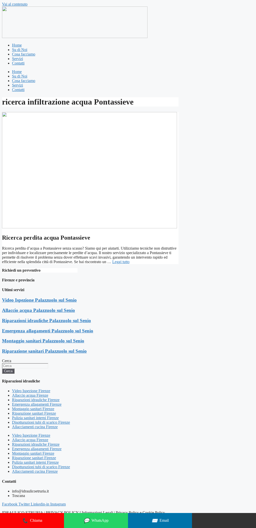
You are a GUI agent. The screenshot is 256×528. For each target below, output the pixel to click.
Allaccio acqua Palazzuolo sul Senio (38, 310)
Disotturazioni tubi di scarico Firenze (41, 422)
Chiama (32, 520)
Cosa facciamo (23, 54)
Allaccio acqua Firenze (30, 395)
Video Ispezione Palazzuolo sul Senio (39, 300)
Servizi (17, 59)
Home (17, 45)
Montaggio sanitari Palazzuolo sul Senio (43, 340)
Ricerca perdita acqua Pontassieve (46, 237)
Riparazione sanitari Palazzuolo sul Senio (44, 351)
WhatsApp (96, 520)
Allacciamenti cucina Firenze (35, 427)
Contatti (18, 63)
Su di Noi (19, 50)
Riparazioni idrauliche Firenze (36, 400)
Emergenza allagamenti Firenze (37, 404)
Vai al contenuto (15, 4)
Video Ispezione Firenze (31, 391)
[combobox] (25, 365)
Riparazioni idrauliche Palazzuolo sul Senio (46, 320)
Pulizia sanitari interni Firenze (35, 418)
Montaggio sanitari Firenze (33, 409)
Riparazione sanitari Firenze (34, 413)
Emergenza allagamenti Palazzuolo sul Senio (47, 330)
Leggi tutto (121, 262)
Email (160, 520)
